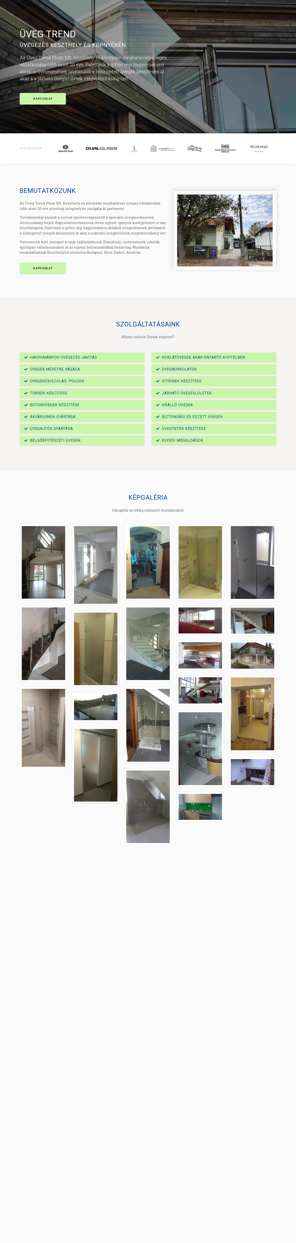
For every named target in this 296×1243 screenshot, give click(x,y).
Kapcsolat (42, 98)
